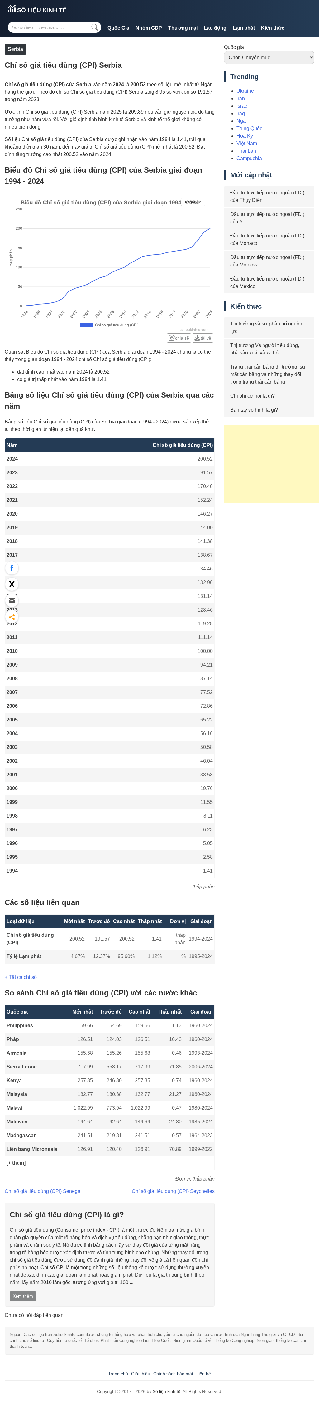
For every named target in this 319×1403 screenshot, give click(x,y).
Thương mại (183, 28)
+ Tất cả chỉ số (21, 977)
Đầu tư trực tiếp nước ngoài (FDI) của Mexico (267, 282)
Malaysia (17, 1094)
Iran (240, 98)
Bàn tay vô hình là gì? (254, 410)
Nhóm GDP (149, 28)
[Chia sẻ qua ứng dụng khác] (12, 616)
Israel (242, 106)
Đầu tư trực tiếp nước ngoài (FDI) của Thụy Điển (267, 196)
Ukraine (245, 91)
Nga (241, 121)
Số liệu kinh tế (41, 10)
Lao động (215, 28)
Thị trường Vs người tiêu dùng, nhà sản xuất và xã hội (264, 349)
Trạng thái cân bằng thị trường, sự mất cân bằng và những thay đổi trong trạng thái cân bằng (268, 374)
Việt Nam (246, 143)
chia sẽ (182, 337)
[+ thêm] (16, 1163)
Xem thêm (23, 1295)
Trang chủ (118, 1373)
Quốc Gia (118, 28)
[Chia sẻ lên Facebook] (12, 568)
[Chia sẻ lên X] (12, 584)
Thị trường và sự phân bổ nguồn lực (266, 327)
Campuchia (249, 158)
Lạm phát (244, 28)
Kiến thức (272, 28)
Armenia (16, 1053)
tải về (206, 337)
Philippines (20, 1025)
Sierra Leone (22, 1066)
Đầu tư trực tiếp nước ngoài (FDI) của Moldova (267, 261)
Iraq (240, 113)
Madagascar (21, 1135)
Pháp (13, 1039)
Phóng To (193, 202)
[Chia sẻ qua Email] (12, 600)
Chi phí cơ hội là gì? (252, 395)
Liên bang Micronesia (32, 1149)
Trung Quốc (249, 128)
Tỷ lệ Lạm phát (24, 956)
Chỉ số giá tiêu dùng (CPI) (30, 938)
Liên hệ (203, 1373)
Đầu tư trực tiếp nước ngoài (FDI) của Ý (267, 218)
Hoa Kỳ (244, 136)
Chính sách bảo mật (173, 1373)
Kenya (14, 1080)
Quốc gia (234, 47)
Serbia (15, 49)
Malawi (14, 1108)
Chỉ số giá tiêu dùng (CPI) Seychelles (173, 1191)
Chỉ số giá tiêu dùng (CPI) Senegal (43, 1191)
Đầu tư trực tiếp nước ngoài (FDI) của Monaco (267, 239)
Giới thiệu (140, 1373)
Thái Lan (246, 151)
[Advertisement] (271, 464)
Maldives (17, 1121)
